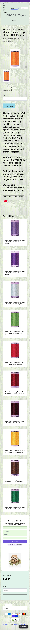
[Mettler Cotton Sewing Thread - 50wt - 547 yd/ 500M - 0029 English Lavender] (15, 228)
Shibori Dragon (15, 15)
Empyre (10, 625)
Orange (21, 196)
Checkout (5, 12)
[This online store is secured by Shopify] (15, 619)
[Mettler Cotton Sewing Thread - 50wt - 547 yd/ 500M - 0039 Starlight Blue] (15, 290)
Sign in (4, 10)
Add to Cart (9, 106)
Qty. (4, 95)
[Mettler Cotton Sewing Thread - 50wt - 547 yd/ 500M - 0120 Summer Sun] (15, 438)
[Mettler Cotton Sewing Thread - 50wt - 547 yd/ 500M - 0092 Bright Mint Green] (15, 319)
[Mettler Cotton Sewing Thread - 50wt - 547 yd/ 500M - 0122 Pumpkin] (6, 76)
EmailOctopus (19, 544)
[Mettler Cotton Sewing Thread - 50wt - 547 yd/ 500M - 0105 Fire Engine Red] (15, 379)
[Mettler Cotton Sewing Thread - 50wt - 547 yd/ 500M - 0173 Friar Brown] (15, 467)
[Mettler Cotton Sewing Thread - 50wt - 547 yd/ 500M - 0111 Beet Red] (15, 409)
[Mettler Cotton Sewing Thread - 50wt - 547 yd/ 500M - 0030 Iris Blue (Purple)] (15, 259)
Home (4, 38)
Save (6, 200)
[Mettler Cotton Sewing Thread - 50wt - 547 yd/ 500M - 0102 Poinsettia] (15, 350)
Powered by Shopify (17, 625)
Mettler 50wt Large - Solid (13, 38)
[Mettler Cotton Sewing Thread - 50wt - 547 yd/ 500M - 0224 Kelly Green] (15, 496)
